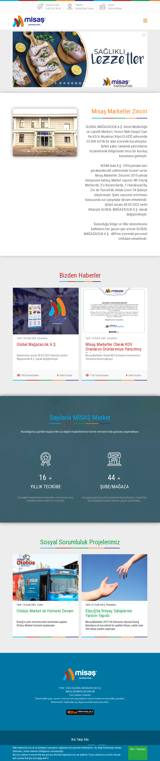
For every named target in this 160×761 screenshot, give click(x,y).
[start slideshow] (56, 83)
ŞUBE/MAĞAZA (114, 486)
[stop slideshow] (103, 83)
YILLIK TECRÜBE (45, 486)
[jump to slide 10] (96, 83)
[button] (17, 133)
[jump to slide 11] (99, 83)
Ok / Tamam (138, 749)
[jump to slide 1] (60, 83)
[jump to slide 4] (72, 83)
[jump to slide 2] (64, 83)
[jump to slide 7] (84, 83)
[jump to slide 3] (68, 83)
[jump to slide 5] (76, 83)
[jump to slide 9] (92, 83)
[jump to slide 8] (88, 83)
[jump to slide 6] (80, 83)
